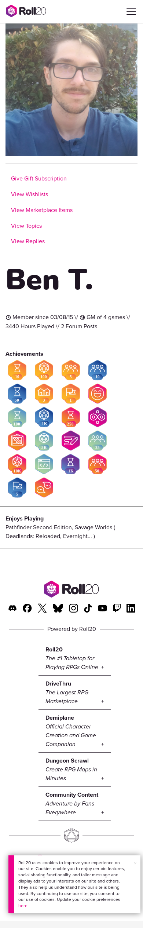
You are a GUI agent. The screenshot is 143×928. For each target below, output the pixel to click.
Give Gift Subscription (39, 178)
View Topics (26, 226)
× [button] (135, 863)
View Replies (28, 241)
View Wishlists (29, 194)
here (22, 905)
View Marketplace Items (42, 210)
